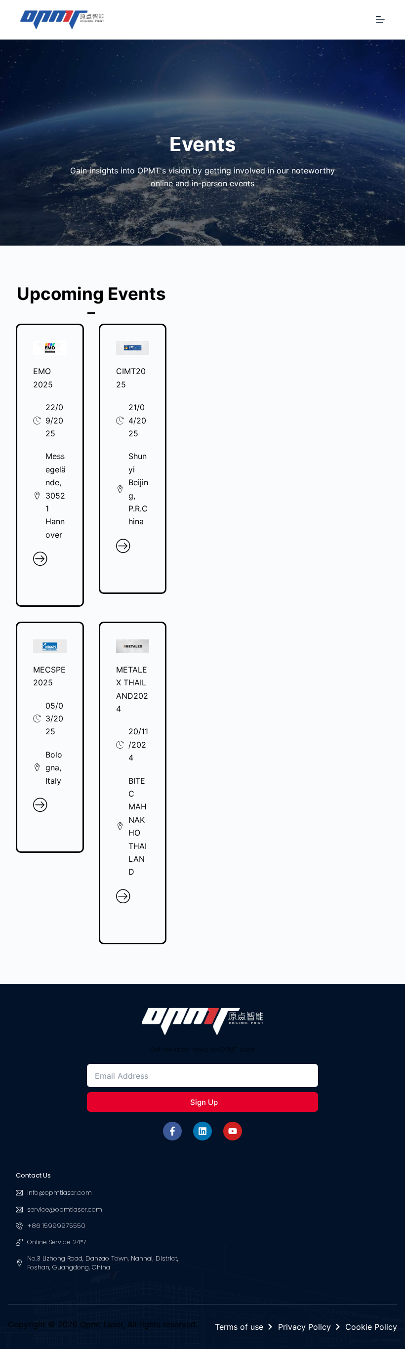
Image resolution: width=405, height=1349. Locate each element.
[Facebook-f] (172, 1131)
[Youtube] (232, 1131)
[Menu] (380, 19)
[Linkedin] (202, 1131)
